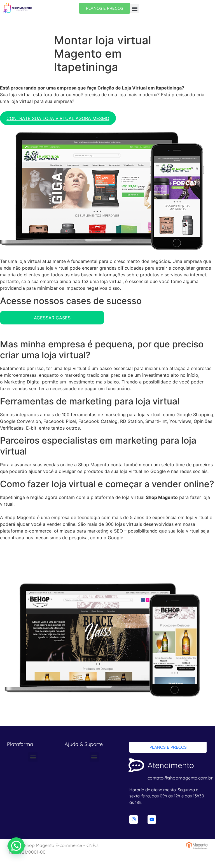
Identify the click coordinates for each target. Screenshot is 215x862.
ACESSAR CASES (52, 318)
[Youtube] (152, 819)
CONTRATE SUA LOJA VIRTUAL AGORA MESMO (57, 118)
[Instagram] (133, 819)
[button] (134, 8)
